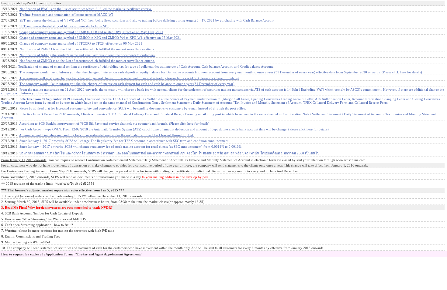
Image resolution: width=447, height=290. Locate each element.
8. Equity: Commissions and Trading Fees (30, 236)
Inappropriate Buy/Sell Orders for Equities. (31, 3)
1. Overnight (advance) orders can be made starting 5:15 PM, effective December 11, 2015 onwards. (72, 196)
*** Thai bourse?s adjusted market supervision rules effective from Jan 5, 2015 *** (62, 190)
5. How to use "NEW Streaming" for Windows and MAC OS (43, 219)
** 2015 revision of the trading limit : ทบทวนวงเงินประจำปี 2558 (47, 183)
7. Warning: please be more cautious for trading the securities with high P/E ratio (57, 230)
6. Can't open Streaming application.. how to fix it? (37, 225)
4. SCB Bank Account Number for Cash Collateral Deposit (42, 213)
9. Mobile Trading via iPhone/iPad (25, 242)
